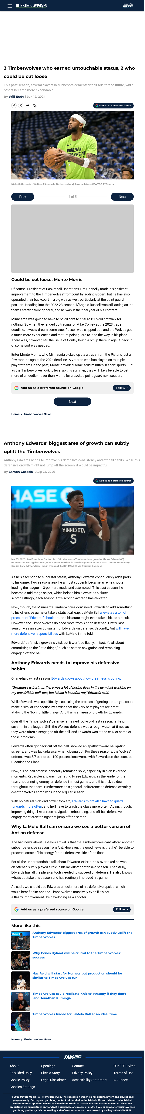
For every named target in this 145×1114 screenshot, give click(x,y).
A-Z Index (120, 1080)
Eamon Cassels (21, 472)
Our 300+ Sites (124, 1066)
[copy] (34, 105)
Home (15, 414)
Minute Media (28, 1096)
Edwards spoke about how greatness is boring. (86, 678)
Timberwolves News (37, 414)
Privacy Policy (82, 1073)
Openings (48, 1066)
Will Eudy (16, 96)
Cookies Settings (22, 1087)
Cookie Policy (20, 1080)
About (14, 1066)
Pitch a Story (50, 1073)
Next (122, 197)
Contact (78, 1066)
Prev (22, 197)
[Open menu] (10, 5)
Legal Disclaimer (53, 1080)
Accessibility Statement (89, 1080)
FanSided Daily (21, 1073)
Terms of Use (123, 1073)
